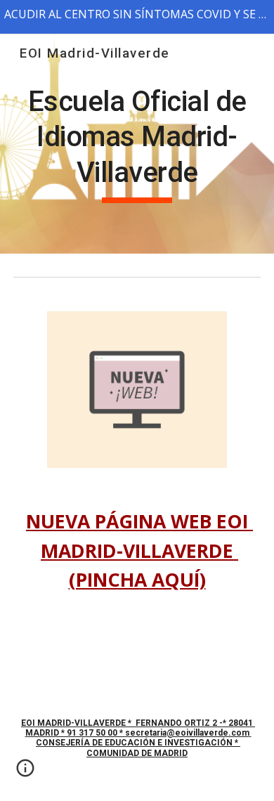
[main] (137, 144)
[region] (137, 17)
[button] (25, 773)
